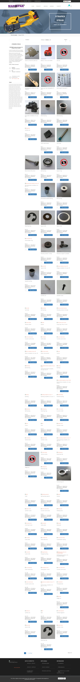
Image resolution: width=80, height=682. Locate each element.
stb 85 (18, 97)
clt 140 (15, 93)
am (13, 99)
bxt (16, 101)
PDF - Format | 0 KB (15, 78)
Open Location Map (17, 667)
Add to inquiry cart (32, 69)
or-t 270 (18, 91)
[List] (30, 39)
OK (64, 678)
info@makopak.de (38, 1)
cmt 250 (14, 95)
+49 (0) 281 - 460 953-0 (27, 1)
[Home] (9, 35)
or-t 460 (14, 91)
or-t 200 (14, 103)
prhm (14, 101)
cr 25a (18, 95)
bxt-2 (10, 91)
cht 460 (11, 95)
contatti (59, 6)
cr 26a (18, 103)
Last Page (30, 653)
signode (11, 84)
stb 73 (17, 99)
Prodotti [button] (38, 6)
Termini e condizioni (45, 667)
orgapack (15, 84)
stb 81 (11, 97)
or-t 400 (11, 93)
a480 (21, 97)
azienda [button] (52, 6)
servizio (46, 6)
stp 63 (11, 101)
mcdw (11, 103)
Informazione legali (45, 663)
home (33, 6)
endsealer (19, 84)
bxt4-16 (11, 99)
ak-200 (20, 101)
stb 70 (21, 99)
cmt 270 (18, 93)
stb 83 (14, 97)
